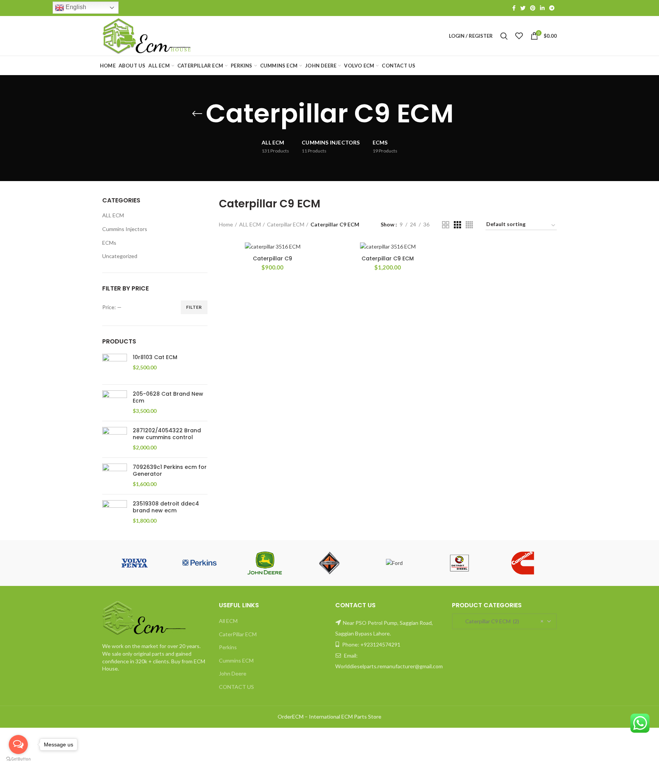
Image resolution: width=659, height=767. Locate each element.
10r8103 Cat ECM (155, 357)
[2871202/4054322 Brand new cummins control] (114, 439)
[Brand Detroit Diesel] (459, 563)
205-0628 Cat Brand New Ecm (168, 397)
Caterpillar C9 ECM (388, 258)
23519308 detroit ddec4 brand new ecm (166, 507)
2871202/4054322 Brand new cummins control (167, 434)
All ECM (228, 621)
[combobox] (504, 621)
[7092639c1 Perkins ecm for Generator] (114, 476)
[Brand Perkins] (199, 563)
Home (226, 224)
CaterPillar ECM (238, 634)
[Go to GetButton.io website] (18, 759)
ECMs (109, 242)
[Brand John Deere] (264, 563)
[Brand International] (329, 563)
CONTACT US (236, 687)
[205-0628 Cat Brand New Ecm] (114, 402)
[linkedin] (542, 8)
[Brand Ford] (394, 563)
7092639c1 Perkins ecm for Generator (170, 470)
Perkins (228, 647)
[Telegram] (552, 8)
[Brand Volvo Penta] (134, 563)
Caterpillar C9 (272, 258)
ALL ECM (113, 215)
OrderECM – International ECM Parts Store (329, 716)
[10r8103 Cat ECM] (114, 366)
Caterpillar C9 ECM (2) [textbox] (488, 621)
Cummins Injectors (124, 229)
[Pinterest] (533, 8)
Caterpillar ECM (285, 224)
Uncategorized (119, 256)
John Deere (232, 673)
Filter (194, 307)
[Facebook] (514, 8)
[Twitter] (523, 8)
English (75, 7)
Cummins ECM (236, 660)
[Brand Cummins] (524, 563)
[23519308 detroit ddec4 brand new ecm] (114, 512)
